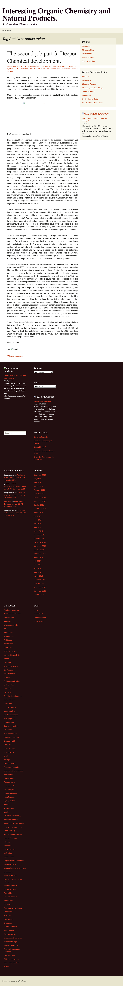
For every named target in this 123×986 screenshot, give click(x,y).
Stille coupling (9, 930)
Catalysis (7, 692)
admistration (23, 69)
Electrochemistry (10, 763)
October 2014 (39, 550)
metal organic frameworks (14, 823)
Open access (9, 857)
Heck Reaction (9, 797)
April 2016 (37, 482)
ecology (7, 760)
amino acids (8, 632)
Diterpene (7, 745)
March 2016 (38, 486)
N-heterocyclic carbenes (13, 827)
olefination (8, 853)
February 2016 (39, 490)
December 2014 (40, 542)
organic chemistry (99, 113)
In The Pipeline (88, 57)
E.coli (6, 756)
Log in (36, 610)
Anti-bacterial (9, 636)
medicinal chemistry (11, 819)
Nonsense (8, 846)
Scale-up (69, 66)
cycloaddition (9, 722)
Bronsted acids (9, 674)
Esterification (9, 778)
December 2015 (40, 497)
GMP (31, 69)
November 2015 (40, 501)
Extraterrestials (9, 782)
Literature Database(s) (12, 816)
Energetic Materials (11, 767)
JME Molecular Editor (90, 99)
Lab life (48, 66)
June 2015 (38, 520)
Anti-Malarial (8, 644)
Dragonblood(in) (40, 447)
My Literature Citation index (92, 103)
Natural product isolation (13, 834)
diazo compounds (10, 733)
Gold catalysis (9, 790)
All (5, 629)
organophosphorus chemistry (15, 868)
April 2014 (37, 572)
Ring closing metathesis (13, 908)
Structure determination (13, 938)
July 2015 (37, 516)
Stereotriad (8, 923)
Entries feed (38, 614)
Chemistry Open (88, 91)
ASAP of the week (10, 651)
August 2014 (38, 557)
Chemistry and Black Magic (92, 88)
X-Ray (6, 967)
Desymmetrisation (11, 726)
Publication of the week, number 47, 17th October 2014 (15, 512)
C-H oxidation (9, 685)
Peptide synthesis (10, 886)
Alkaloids (7, 621)
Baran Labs (86, 46)
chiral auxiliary (9, 700)
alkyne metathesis (11, 625)
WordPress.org (39, 621)
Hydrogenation (9, 801)
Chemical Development (35, 66)
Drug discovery (9, 748)
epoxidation (8, 775)
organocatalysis (10, 864)
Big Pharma (8, 670)
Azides (6, 659)
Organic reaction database (14, 861)
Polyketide (8, 893)
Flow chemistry (9, 786)
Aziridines (7, 662)
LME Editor (6, 30)
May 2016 (37, 479)
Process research (58, 66)
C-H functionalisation (12, 681)
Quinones (7, 904)
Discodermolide (10, 741)
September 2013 (40, 595)
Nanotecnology (9, 831)
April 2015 (37, 527)
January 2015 (39, 539)
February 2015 (39, 535)
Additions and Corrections (13, 614)
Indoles (6, 804)
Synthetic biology (10, 942)
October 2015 (39, 505)
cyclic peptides (9, 718)
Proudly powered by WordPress (14, 981)
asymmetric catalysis (12, 655)
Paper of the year (10, 875)
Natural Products (10, 838)
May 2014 (37, 568)
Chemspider (86, 95)
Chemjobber (87, 54)
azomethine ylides (11, 666)
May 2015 (37, 524)
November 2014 (40, 546)
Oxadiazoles (8, 872)
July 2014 (37, 561)
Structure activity (10, 934)
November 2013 (40, 591)
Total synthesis (9, 955)
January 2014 (39, 583)
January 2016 (39, 494)
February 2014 (39, 580)
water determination (11, 963)
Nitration (7, 842)
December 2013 (40, 587)
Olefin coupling (9, 849)
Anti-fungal (8, 640)
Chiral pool (8, 704)
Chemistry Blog (88, 50)
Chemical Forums (89, 84)
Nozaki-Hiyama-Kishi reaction (45, 69)
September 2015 (40, 509)
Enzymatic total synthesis (13, 771)
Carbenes (7, 689)
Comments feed (40, 618)
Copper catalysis (10, 707)
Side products (9, 919)
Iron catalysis (9, 808)
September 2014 (40, 554)
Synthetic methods (11, 945)
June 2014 (38, 565)
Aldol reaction (9, 618)
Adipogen (85, 77)
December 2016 (40, 475)
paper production (63, 69)
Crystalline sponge (11, 715)
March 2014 (38, 576)
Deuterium (8, 730)
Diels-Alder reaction (11, 737)
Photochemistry (10, 889)
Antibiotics (8, 647)
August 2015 (38, 512)
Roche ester (8, 912)
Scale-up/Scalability (41, 437)
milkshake (7, 501)
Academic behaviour (11, 610)
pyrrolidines (8, 900)
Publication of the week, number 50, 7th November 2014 (14, 477)
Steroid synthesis (10, 927)
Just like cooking (88, 61)
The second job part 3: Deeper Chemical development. (42, 56)
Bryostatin (7, 677)
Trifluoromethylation (11, 959)
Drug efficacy (9, 752)
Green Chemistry (10, 793)
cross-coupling (9, 711)
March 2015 (38, 531)
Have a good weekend (42, 401)
